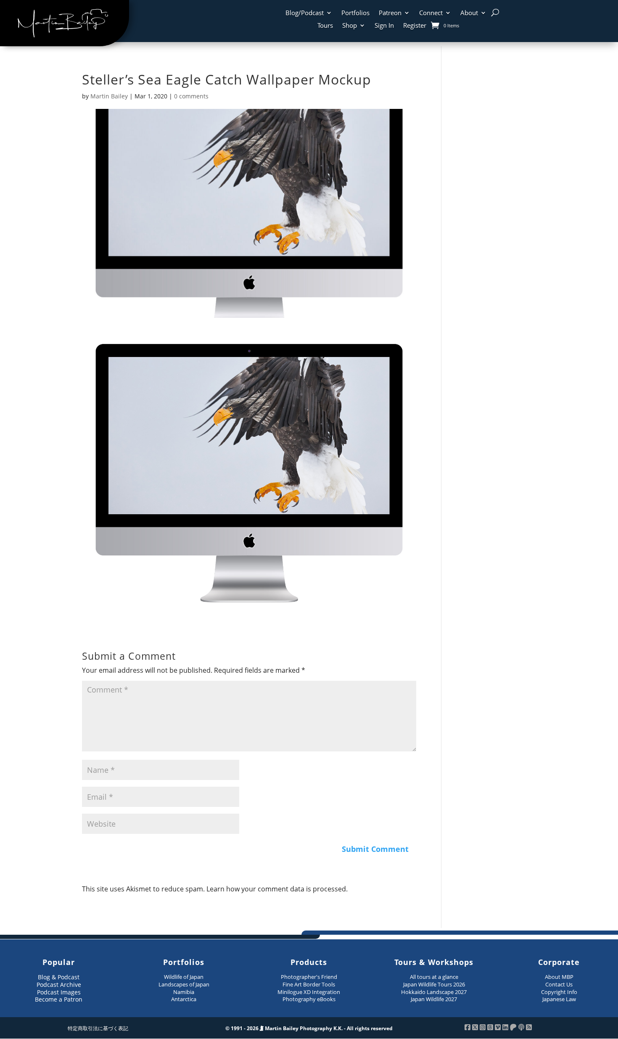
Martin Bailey (109, 96)
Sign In (384, 25)
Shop (349, 25)
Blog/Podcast (304, 13)
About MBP (559, 977)
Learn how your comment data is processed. (277, 889)
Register (414, 25)
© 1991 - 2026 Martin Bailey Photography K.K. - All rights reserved (309, 1028)
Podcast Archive (59, 985)
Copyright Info (559, 992)
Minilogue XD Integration (308, 992)
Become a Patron (58, 999)
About (469, 13)
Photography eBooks (309, 999)
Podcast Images (59, 992)
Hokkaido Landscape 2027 (434, 992)
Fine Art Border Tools (309, 984)
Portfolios (355, 13)
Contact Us (559, 984)
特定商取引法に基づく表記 (98, 1028)
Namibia (183, 992)
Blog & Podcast (58, 977)
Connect (431, 13)
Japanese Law (559, 999)
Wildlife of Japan (183, 977)
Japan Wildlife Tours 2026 (434, 984)
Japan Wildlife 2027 (434, 999)
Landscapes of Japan (183, 984)
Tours (325, 25)
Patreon (390, 13)
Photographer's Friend (309, 977)
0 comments (191, 96)
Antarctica (183, 999)
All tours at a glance (434, 977)
